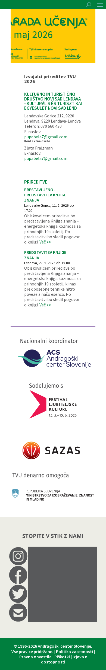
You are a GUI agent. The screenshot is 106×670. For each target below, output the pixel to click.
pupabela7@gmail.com (45, 136)
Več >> (45, 242)
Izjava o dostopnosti (64, 659)
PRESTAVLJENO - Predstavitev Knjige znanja (45, 195)
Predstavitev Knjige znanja (45, 254)
